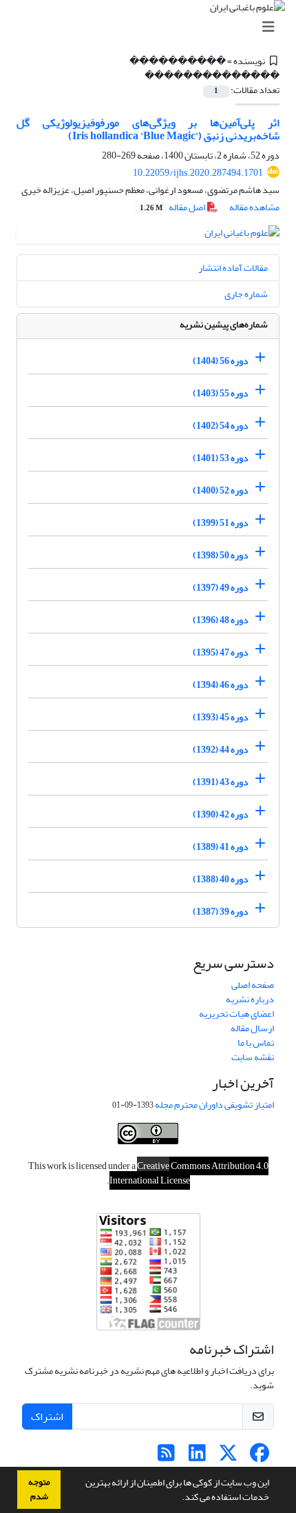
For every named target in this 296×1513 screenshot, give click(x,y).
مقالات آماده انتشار (233, 267)
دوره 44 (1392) (221, 749)
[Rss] (166, 1457)
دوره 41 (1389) (221, 846)
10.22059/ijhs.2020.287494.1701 (198, 172)
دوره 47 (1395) (221, 652)
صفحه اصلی (252, 984)
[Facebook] (259, 1457)
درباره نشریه (250, 999)
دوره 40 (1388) (221, 879)
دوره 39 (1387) (221, 911)
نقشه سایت (252, 1057)
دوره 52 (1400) (221, 490)
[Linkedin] (197, 1457)
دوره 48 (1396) (221, 620)
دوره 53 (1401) (221, 458)
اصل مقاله (173, 207)
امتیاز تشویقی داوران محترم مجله (214, 1104)
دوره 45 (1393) (221, 717)
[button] (178, 1498)
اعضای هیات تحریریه (236, 1013)
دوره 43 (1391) (221, 782)
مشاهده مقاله (254, 207)
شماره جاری (246, 294)
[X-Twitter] (228, 1457)
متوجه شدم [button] (39, 1489)
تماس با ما (255, 1042)
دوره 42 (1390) (221, 814)
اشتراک (47, 1416)
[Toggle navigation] (152, 27)
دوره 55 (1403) (221, 393)
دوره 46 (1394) (221, 685)
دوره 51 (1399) (221, 523)
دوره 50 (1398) (221, 555)
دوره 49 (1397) (221, 587)
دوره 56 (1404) (221, 361)
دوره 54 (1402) (221, 425)
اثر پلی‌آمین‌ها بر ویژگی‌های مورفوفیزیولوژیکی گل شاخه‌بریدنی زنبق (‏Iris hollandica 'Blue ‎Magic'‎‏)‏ (148, 129)
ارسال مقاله (252, 1028)
